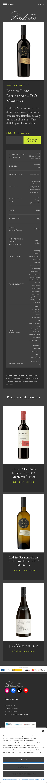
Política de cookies (10, 780)
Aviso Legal (39, 780)
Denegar (23, 767)
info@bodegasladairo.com (18, 714)
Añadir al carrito (32, 140)
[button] (43, 730)
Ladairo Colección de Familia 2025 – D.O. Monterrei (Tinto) (23, 473)
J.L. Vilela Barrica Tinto (23, 646)
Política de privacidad (26, 780)
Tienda (40, 4)
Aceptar (23, 759)
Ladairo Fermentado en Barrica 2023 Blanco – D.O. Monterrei (24, 561)
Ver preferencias (23, 774)
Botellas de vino (18, 85)
